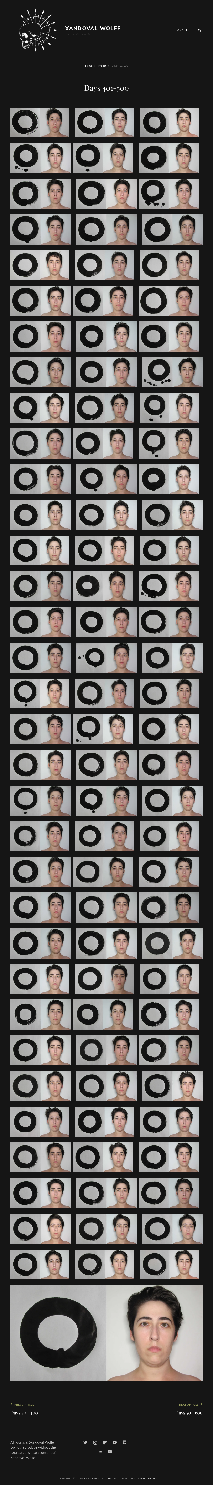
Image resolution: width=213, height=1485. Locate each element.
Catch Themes (146, 1478)
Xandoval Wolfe (93, 28)
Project (102, 65)
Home (88, 65)
